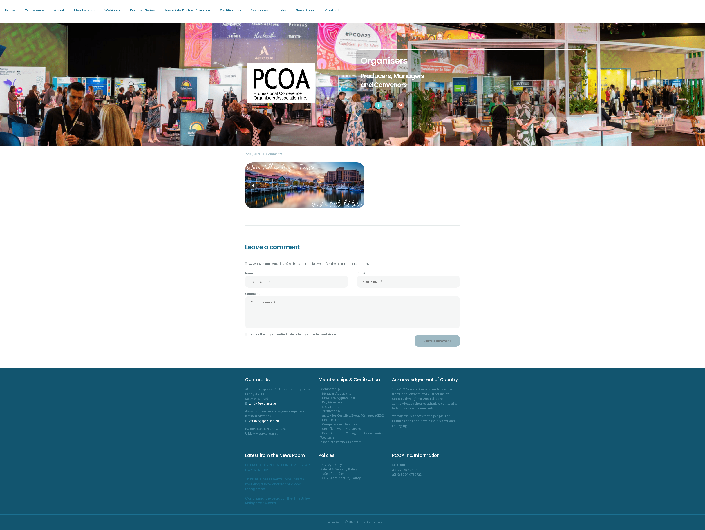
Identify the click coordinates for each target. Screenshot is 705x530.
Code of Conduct (332, 473)
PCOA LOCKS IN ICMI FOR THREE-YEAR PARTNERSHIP (277, 467)
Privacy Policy (331, 465)
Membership (330, 389)
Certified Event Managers (341, 428)
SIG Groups (330, 406)
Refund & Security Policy (339, 469)
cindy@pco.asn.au (262, 403)
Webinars (327, 437)
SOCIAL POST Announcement (253, 185)
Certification (330, 411)
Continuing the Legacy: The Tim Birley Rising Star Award (277, 501)
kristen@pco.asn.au (264, 421)
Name (249, 273)
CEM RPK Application (338, 398)
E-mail (361, 273)
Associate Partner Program (340, 442)
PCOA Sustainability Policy (340, 478)
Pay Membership (335, 402)
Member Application (338, 393)
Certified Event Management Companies (353, 433)
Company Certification (339, 424)
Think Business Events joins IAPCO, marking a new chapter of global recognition (275, 484)
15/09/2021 (252, 154)
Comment (252, 294)
